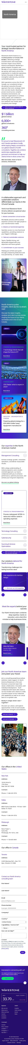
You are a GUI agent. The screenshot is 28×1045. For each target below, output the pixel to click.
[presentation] (3, 594)
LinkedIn (6, 1028)
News (16, 1014)
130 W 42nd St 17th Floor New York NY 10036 (7, 784)
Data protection (14, 1040)
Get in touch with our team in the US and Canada (14, 552)
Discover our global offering (10, 482)
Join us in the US (8, 714)
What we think (5, 1012)
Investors (3, 1016)
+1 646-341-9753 (11, 793)
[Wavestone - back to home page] (8, 2)
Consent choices (11, 1042)
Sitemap (19, 1042)
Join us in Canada (8, 719)
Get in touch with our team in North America (14, 107)
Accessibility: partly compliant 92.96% (14, 1038)
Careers (3, 1014)
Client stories (18, 1010)
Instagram (6, 1030)
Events (16, 1012)
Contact (3, 1024)
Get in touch (9, 978)
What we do (4, 1010)
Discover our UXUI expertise (15, 588)
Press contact (4, 1026)
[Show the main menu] (26, 2)
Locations (3, 1018)
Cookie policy (22, 1040)
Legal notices (5, 1040)
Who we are (4, 1008)
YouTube (6, 1032)
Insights (17, 1008)
